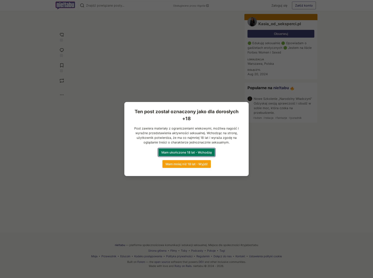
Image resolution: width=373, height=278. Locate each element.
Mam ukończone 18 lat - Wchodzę (186, 152)
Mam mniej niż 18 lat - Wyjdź (187, 164)
